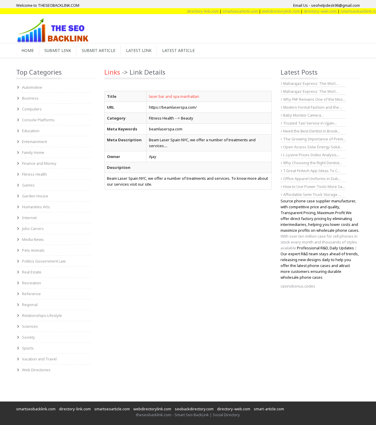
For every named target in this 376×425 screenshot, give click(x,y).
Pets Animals (33, 250)
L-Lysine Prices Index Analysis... (310, 154)
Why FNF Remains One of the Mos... (313, 99)
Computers (32, 109)
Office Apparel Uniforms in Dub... (311, 178)
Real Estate (31, 272)
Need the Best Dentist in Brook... (311, 131)
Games (28, 185)
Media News (33, 239)
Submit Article (98, 50)
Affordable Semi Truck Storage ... (311, 194)
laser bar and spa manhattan (174, 96)
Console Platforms (38, 119)
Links (112, 72)
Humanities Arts (36, 206)
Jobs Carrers (33, 228)
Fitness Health (34, 174)
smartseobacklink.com (355, 11)
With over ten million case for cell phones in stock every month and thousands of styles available (319, 242)
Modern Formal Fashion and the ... (312, 107)
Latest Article (178, 50)
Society (28, 337)
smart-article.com (269, 408)
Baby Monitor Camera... (303, 115)
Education (30, 130)
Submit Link (57, 50)
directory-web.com (315, 11)
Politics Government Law (44, 261)
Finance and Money (39, 163)
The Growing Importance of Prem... (314, 139)
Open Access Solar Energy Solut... (312, 146)
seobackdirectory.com (194, 408)
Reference (31, 293)
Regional (30, 304)
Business (30, 98)
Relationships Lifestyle (42, 315)
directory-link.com (198, 11)
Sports (28, 348)
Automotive (32, 87)
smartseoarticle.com (235, 11)
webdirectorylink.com (276, 11)
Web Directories (36, 369)
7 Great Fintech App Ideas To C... (311, 170)
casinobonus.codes (298, 286)
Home (27, 50)
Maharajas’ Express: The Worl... (310, 83)
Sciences (30, 326)
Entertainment (34, 141)
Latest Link (139, 50)
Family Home (33, 152)
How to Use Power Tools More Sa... (313, 186)
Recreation (31, 282)
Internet (29, 217)
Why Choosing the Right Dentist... (312, 162)
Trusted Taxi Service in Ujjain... (309, 123)
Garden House (35, 196)
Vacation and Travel (39, 359)
